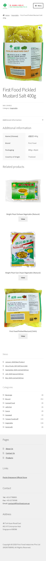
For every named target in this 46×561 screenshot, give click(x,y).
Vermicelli (9, 427)
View (23, 219)
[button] (40, 28)
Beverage (8, 395)
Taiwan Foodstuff (11, 419)
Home (7, 15)
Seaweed (8, 415)
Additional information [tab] (12, 120)
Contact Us (10, 453)
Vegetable (15, 15)
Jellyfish (8, 407)
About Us (9, 448)
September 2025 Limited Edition (17, 370)
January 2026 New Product (15, 362)
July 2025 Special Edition (14, 374)
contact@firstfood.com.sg (19, 503)
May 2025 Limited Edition (14, 378)
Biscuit (7, 399)
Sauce (7, 411)
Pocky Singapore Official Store (15, 477)
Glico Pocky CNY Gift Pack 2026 (16, 366)
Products (9, 458)
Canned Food (10, 403)
